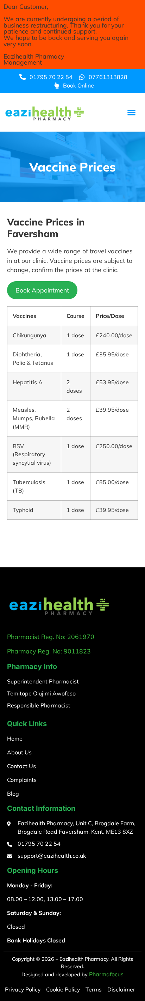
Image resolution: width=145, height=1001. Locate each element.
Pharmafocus (106, 974)
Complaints (22, 779)
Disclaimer (121, 989)
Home (15, 738)
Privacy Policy (22, 989)
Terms (94, 989)
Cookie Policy (63, 989)
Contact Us (21, 766)
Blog (13, 793)
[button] (131, 112)
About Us (19, 752)
